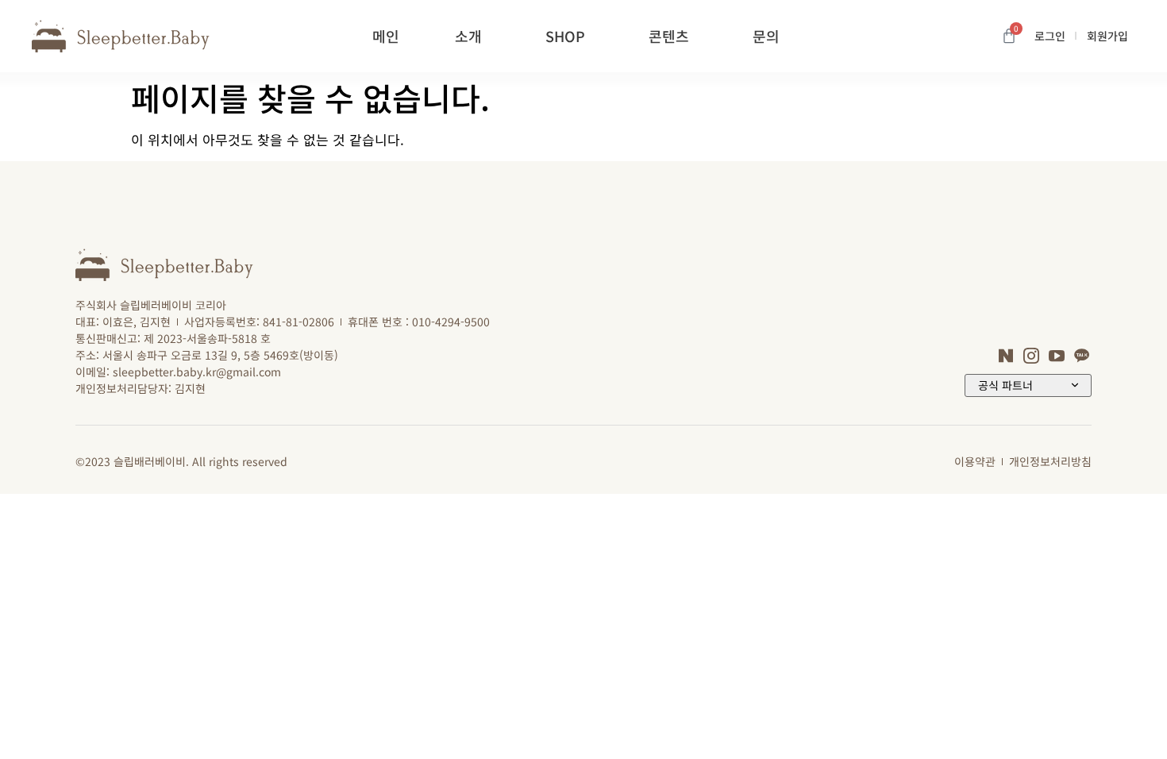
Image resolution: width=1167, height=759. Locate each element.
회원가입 (1107, 36)
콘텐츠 (669, 35)
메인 (385, 35)
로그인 (1049, 36)
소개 (468, 35)
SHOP (565, 35)
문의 (766, 35)
